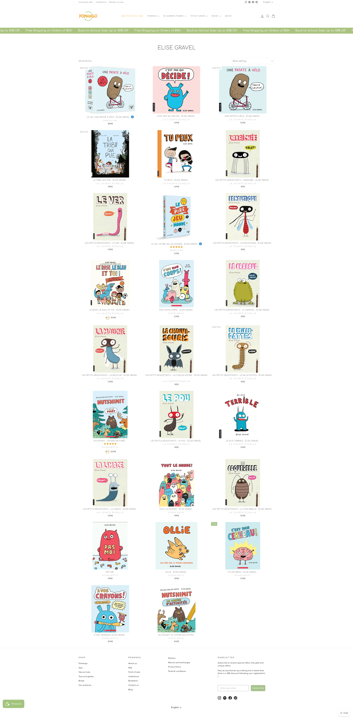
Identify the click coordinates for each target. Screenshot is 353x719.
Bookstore (133, 681)
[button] (176, 247)
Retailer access (116, 2)
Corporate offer (86, 2)
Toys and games (86, 677)
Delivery (172, 658)
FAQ (130, 668)
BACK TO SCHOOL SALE (132, 16)
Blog (130, 690)
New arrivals (84, 672)
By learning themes (174, 16)
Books (215, 16)
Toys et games (197, 16)
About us (132, 663)
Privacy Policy (174, 667)
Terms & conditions (177, 671)
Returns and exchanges (179, 663)
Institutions (101, 2)
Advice (228, 16)
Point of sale (134, 672)
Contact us (133, 685)
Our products (85, 685)
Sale (81, 668)
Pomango (152, 16)
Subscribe (258, 688)
